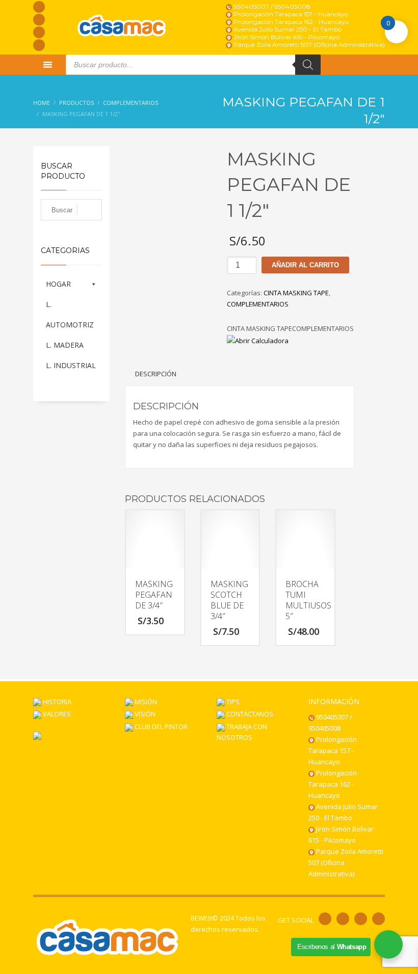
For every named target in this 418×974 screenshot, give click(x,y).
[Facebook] (39, 7)
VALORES (56, 713)
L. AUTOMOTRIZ (70, 314)
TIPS (232, 701)
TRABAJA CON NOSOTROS (242, 732)
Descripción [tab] (155, 373)
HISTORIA (56, 701)
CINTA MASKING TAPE (296, 292)
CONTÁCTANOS (249, 713)
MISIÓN (145, 701)
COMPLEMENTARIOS (258, 304)
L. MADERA (65, 345)
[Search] (308, 64)
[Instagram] (39, 19)
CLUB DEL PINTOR (160, 726)
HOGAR (58, 284)
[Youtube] (39, 32)
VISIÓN (144, 713)
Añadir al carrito (305, 265)
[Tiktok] (39, 45)
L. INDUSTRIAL (71, 365)
